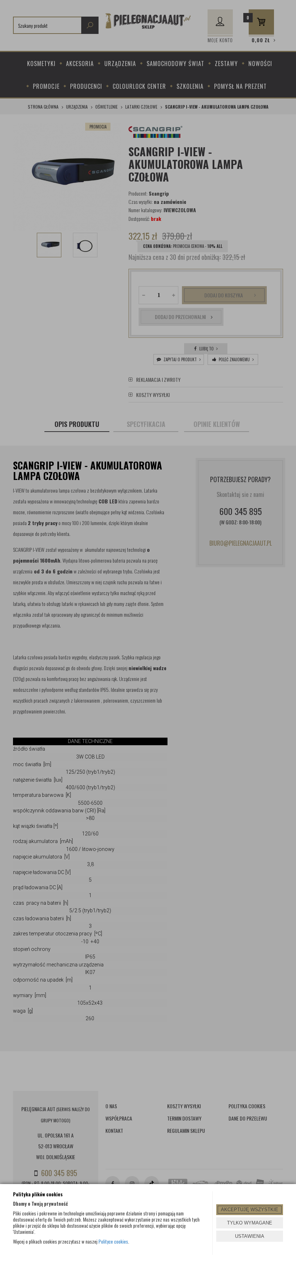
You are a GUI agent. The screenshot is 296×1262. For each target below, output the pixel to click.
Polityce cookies (113, 1241)
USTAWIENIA (249, 1236)
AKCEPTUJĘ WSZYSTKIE (249, 1209)
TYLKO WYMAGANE (249, 1223)
